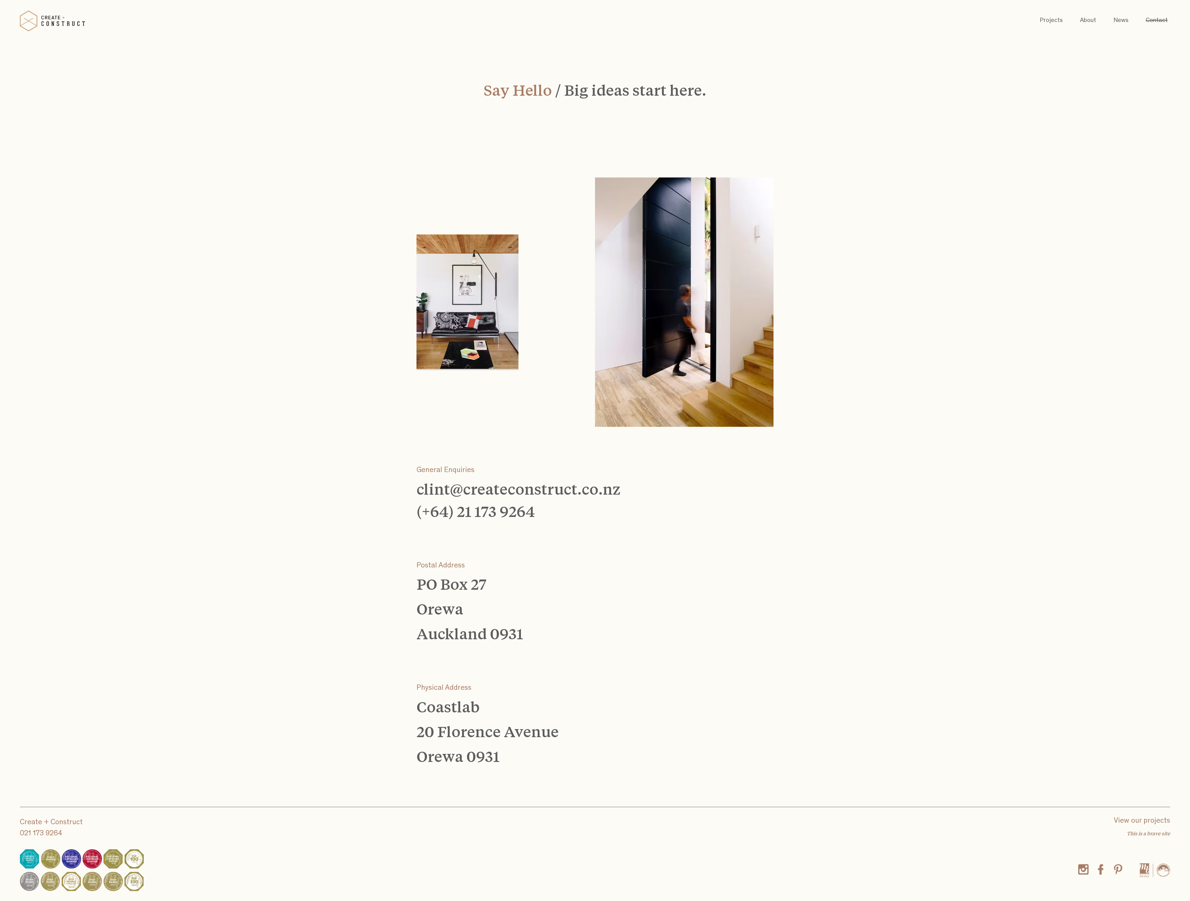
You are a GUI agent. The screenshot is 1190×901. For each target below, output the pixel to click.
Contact (1157, 21)
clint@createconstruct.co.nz (518, 488)
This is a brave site (1148, 833)
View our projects (1142, 821)
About (1088, 21)
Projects (1051, 21)
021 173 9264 (41, 834)
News (1120, 21)
